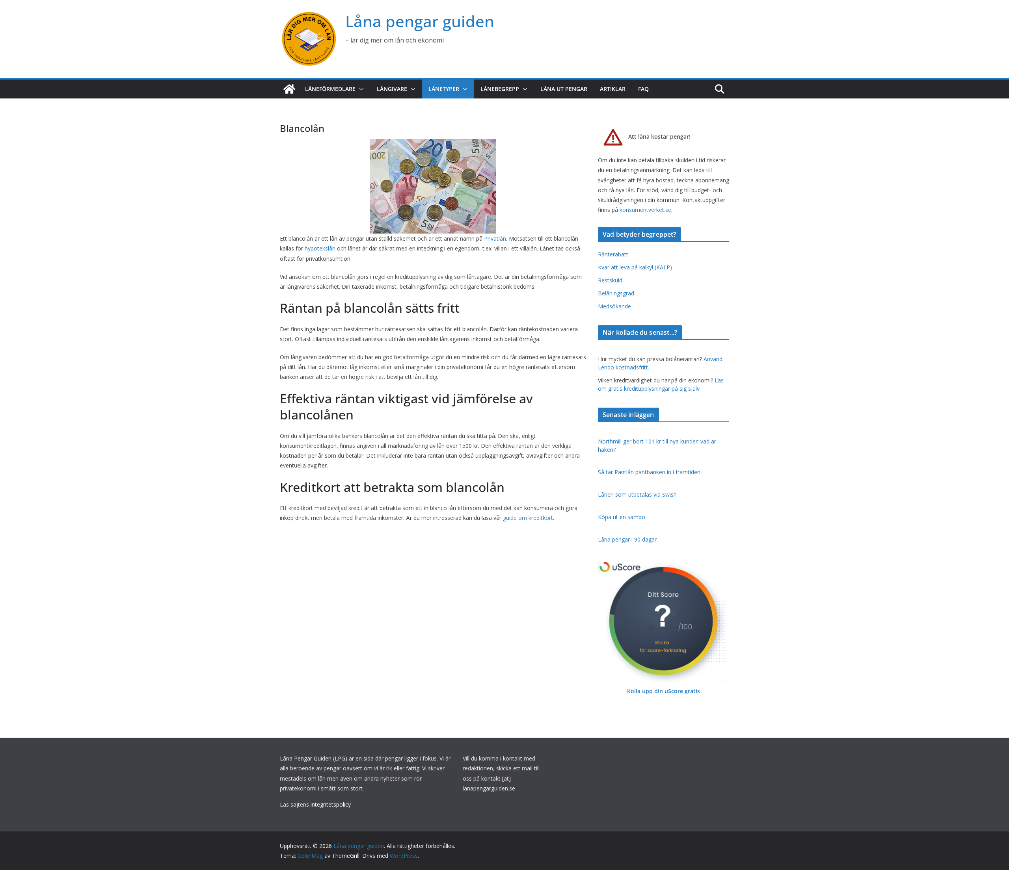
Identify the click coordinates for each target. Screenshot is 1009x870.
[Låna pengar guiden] (289, 89)
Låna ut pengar (563, 89)
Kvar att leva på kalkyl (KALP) (635, 267)
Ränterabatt (613, 254)
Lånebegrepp (499, 89)
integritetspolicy (331, 804)
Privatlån (495, 238)
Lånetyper (443, 89)
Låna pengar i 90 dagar (627, 539)
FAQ (643, 89)
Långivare (392, 89)
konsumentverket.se (645, 209)
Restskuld (610, 280)
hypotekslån (320, 248)
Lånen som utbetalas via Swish (637, 494)
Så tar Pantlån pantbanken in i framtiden (649, 472)
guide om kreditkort (528, 517)
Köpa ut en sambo (621, 517)
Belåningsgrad (616, 293)
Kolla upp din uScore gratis (663, 691)
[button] (360, 89)
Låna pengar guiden (419, 21)
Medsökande (614, 306)
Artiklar (613, 89)
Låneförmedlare (330, 89)
